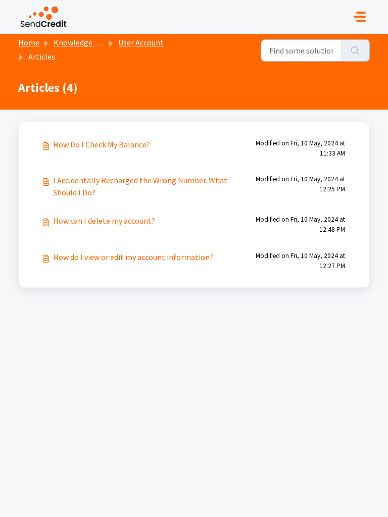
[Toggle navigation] (360, 17)
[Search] (355, 50)
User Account (141, 42)
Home (28, 42)
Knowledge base (82, 42)
